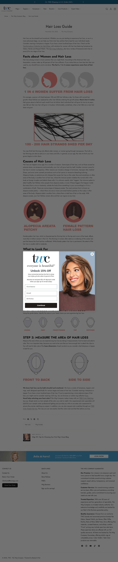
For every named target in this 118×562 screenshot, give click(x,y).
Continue (41, 305)
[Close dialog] (92, 254)
